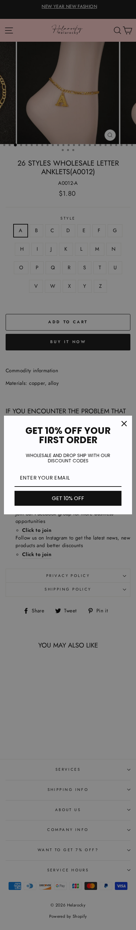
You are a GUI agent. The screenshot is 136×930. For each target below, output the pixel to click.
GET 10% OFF (68, 498)
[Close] (124, 424)
